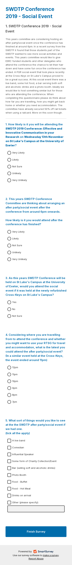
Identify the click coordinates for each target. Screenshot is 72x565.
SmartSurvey (47, 552)
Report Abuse (36, 558)
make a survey (51, 555)
